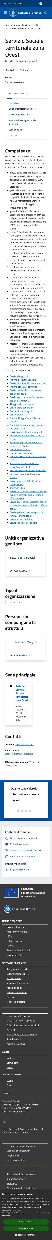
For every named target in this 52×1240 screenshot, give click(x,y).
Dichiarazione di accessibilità (21, 1188)
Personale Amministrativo (19, 950)
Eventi (10, 1085)
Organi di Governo (15, 927)
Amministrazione (21, 25)
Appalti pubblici (14, 987)
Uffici (36, 25)
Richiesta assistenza (17, 1160)
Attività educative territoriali (24, 386)
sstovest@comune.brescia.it (19, 754)
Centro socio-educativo (21, 453)
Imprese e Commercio (17, 983)
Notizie (10, 1058)
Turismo (10, 997)
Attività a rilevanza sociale (23, 379)
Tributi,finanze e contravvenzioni (23, 1025)
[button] (26, 1235)
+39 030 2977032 (24, 744)
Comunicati (12, 1062)
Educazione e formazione (19, 1016)
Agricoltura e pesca (16, 1044)
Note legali (12, 1183)
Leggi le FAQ (13, 1155)
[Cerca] (46, 13)
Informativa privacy (16, 1179)
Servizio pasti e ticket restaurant (26, 432)
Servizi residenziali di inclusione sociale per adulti (25, 391)
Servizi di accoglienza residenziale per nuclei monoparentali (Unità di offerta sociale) (28, 505)
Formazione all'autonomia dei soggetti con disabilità (24, 465)
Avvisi (10, 1067)
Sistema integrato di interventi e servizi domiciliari (26, 444)
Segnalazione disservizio (18, 1150)
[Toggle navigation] (6, 12)
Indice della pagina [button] (18, 93)
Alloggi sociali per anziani (22, 404)
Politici (10, 945)
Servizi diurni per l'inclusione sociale (27, 383)
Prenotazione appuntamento (21, 1146)
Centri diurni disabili (20, 449)
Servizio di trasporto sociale (23, 522)
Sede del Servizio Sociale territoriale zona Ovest (22, 693)
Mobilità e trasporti (16, 1001)
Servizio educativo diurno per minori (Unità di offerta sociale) (27, 514)
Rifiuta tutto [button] (26, 1228)
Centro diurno (16, 414)
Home (6, 25)
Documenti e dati (15, 955)
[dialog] (26, 1215)
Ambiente (11, 1030)
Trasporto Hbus (17, 488)
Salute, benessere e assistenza (22, 1034)
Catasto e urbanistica (17, 992)
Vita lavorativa (14, 978)
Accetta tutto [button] (26, 1222)
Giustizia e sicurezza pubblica (21, 1020)
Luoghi (10, 1080)
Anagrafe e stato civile (18, 969)
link (12, 1215)
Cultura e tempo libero (18, 974)
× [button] (49, 1193)
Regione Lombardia (13, 3)
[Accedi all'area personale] (41, 3)
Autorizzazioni (14, 1039)
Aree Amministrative (17, 931)
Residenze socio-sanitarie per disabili (28, 470)
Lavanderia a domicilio (21, 519)
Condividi (10, 69)
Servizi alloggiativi (19, 376)
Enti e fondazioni (15, 941)
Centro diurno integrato (21, 411)
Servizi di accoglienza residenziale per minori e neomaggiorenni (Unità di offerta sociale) (28, 495)
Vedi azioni (25, 69)
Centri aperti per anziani (22, 407)
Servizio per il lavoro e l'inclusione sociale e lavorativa (26, 398)
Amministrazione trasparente (21, 1174)
